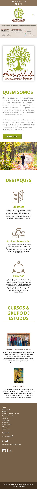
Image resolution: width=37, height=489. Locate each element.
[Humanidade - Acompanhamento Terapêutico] (18, 15)
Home (4, 407)
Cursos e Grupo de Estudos (10, 414)
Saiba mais (12, 136)
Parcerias (5, 418)
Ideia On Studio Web (18, 486)
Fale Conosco (6, 429)
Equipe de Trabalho (8, 416)
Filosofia (4, 411)
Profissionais (6, 422)
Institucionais (6, 420)
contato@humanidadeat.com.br (11, 444)
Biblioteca (5, 427)
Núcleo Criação (6, 424)
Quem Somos (6, 409)
